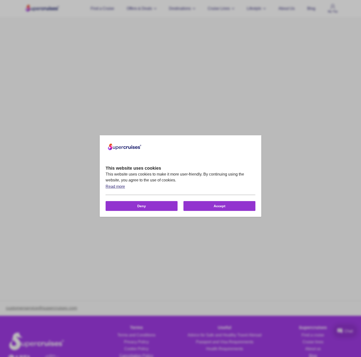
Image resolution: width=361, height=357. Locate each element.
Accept (219, 206)
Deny (141, 206)
